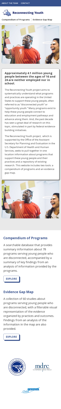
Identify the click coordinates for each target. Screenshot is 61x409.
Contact (25, 3)
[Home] (23, 13)
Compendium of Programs (16, 19)
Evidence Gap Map (42, 19)
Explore (11, 278)
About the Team (10, 3)
